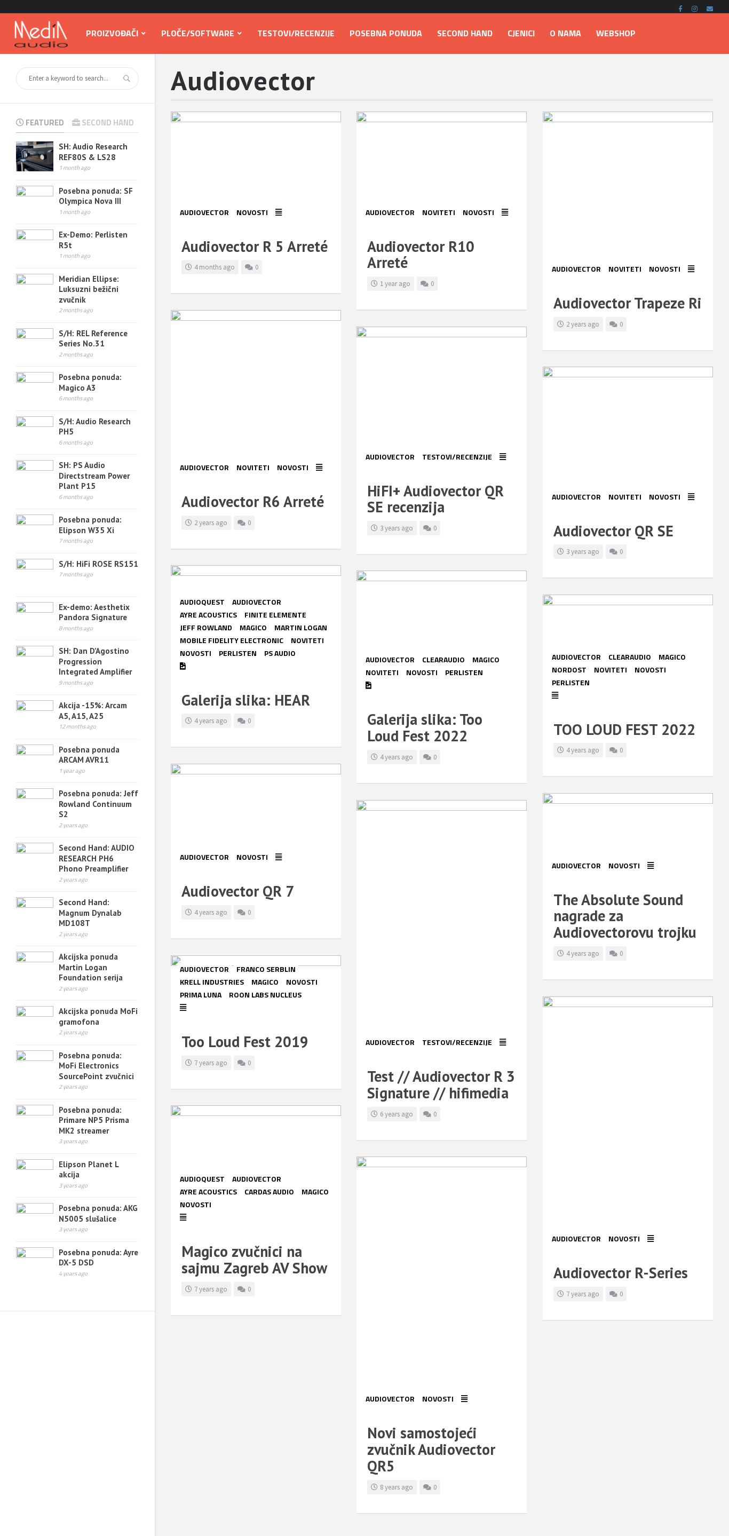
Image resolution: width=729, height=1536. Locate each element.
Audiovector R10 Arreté (420, 254)
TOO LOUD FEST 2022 (624, 729)
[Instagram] (694, 7)
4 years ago (210, 720)
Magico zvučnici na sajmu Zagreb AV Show (254, 1259)
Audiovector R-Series (620, 1272)
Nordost (569, 669)
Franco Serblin (266, 969)
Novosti (252, 212)
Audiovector (204, 212)
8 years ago (396, 1487)
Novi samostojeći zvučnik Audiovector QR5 (431, 1449)
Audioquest (202, 601)
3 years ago (396, 528)
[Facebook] (680, 7)
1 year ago (395, 283)
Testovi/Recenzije (457, 456)
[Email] (710, 7)
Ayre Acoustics (208, 614)
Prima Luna (200, 994)
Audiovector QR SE (613, 531)
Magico (253, 627)
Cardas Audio (269, 1191)
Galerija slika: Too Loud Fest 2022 (424, 727)
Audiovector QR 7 (237, 891)
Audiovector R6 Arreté (252, 501)
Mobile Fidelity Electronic (231, 640)
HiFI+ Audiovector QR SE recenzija (435, 499)
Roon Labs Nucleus (265, 994)
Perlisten (238, 653)
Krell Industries (212, 981)
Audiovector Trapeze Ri (627, 303)
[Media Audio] (41, 33)
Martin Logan (300, 627)
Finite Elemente (275, 614)
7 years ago (210, 1062)
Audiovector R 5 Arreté (254, 246)
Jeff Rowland (206, 627)
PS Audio (280, 653)
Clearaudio (443, 659)
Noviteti (438, 212)
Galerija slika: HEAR (245, 700)
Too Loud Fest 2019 (244, 1041)
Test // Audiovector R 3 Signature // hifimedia (441, 1084)
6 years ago (396, 1114)
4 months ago (214, 267)
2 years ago (582, 324)
